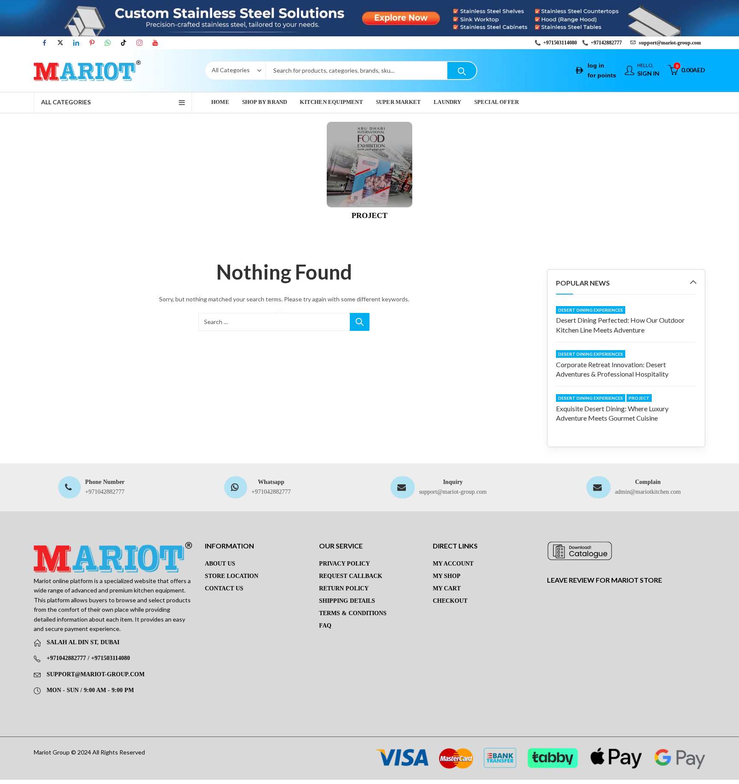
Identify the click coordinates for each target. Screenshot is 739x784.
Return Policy (344, 588)
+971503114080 (560, 43)
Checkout (450, 601)
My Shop (447, 576)
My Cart (447, 588)
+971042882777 (104, 492)
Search (461, 70)
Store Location (231, 576)
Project (639, 398)
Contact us (224, 588)
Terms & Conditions (353, 613)
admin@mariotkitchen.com (648, 492)
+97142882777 (606, 43)
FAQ (325, 625)
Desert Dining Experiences (590, 309)
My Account (453, 563)
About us (220, 563)
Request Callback (350, 576)
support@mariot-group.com (453, 492)
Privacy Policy (344, 563)
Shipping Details (347, 601)
